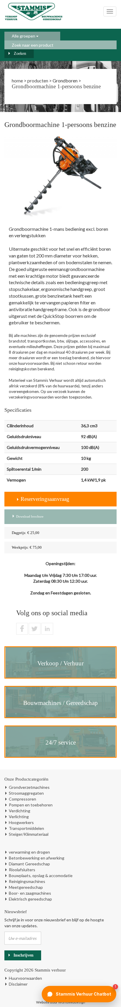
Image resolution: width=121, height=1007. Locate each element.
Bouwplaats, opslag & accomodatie (41, 875)
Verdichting (19, 810)
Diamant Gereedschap (29, 863)
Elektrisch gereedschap (30, 898)
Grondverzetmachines (29, 787)
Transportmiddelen (26, 828)
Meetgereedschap (26, 887)
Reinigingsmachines (27, 881)
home (17, 80)
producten (37, 80)
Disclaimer (18, 983)
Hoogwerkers (21, 822)
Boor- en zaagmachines (30, 893)
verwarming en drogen (29, 852)
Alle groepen (24, 35)
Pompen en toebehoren (31, 804)
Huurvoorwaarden (25, 978)
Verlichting (19, 816)
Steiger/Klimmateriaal (28, 834)
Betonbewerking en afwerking (36, 857)
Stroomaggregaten (26, 793)
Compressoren (22, 798)
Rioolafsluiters (22, 869)
